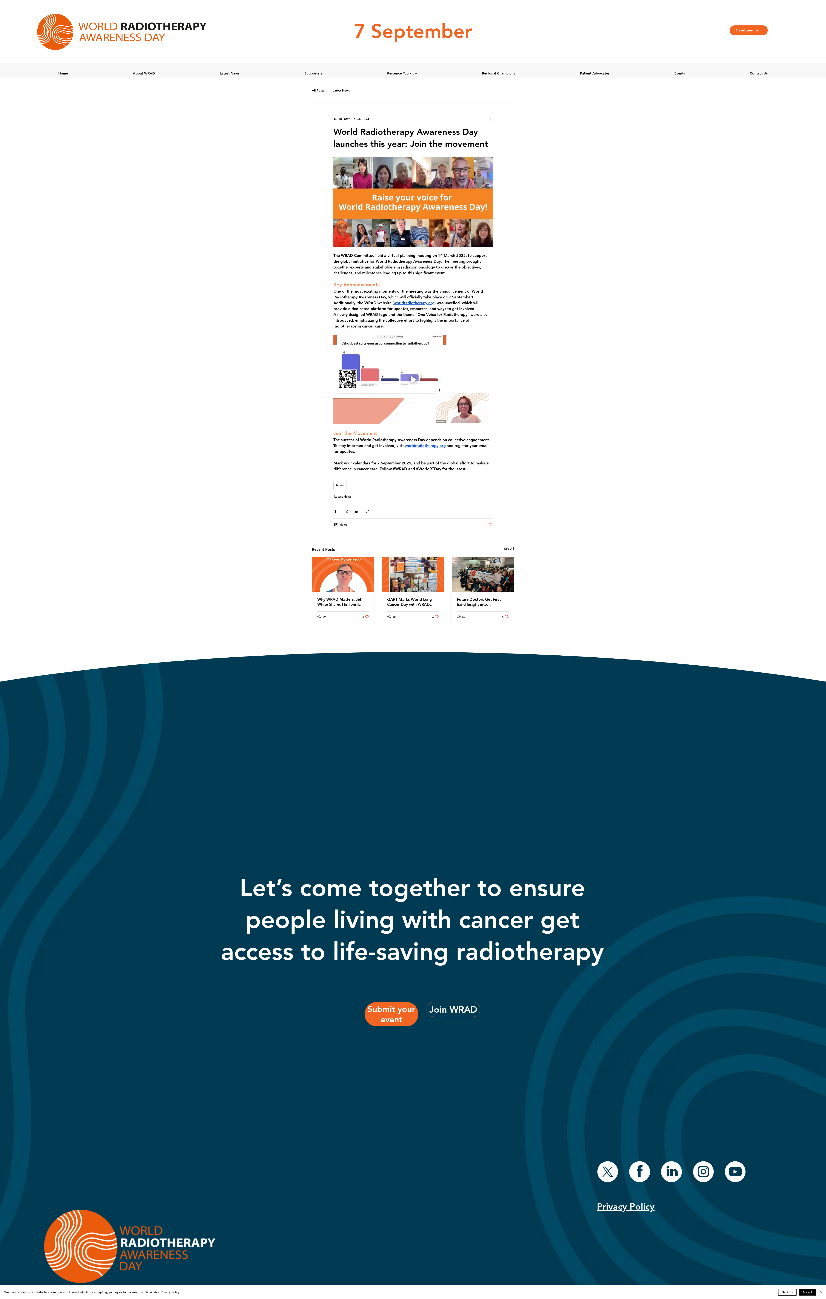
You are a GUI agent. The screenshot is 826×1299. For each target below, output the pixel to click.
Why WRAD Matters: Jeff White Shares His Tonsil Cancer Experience (339, 602)
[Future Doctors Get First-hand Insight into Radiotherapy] (483, 574)
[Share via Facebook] (335, 511)
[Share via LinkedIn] (356, 511)
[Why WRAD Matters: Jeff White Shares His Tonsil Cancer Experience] (343, 574)
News (340, 485)
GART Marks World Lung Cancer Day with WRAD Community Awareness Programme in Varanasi (409, 602)
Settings (787, 1292)
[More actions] (490, 119)
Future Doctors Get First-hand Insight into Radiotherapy (479, 602)
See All (509, 549)
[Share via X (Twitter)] (346, 511)
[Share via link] (367, 511)
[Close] (820, 1292)
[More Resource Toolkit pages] (416, 73)
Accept (807, 1292)
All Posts (318, 90)
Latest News (341, 90)
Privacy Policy (170, 1292)
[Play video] (413, 379)
